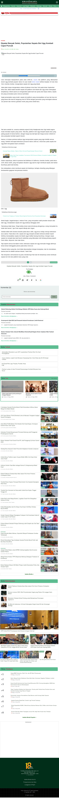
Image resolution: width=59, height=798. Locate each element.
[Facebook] (32, 280)
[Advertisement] (29, 27)
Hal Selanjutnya (53, 262)
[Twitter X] (36, 280)
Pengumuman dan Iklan (29, 782)
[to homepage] (30, 766)
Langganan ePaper (30, 784)
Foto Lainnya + (54, 378)
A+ (55, 75)
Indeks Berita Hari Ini (30, 779)
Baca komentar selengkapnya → (9, 316)
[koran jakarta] (3, 13)
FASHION (3, 40)
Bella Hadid (35, 82)
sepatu (35, 80)
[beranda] (1, 6)
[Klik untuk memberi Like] (18, 280)
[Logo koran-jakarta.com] (29, 2)
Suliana (17, 49)
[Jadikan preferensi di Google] (41, 280)
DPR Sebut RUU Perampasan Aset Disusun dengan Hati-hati (17, 631)
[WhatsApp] (23, 280)
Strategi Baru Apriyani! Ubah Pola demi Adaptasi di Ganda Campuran (19, 448)
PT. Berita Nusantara (33, 790)
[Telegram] (27, 280)
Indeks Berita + (29, 574)
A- (3, 75)
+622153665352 (30, 774)
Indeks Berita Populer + (29, 717)
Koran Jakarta (24, 790)
